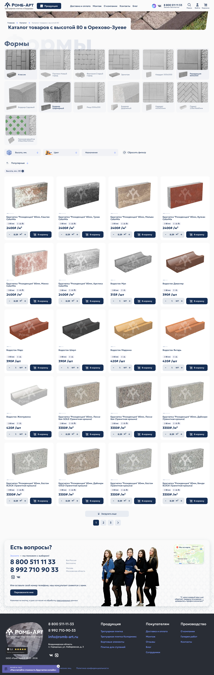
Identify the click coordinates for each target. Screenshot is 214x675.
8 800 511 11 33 (33, 562)
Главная (11, 23)
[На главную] (19, 6)
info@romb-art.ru (63, 637)
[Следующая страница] (118, 523)
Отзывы (150, 641)
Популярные (18, 163)
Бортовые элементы (112, 641)
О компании (188, 631)
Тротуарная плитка (112, 631)
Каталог (23, 23)
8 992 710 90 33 (34, 570)
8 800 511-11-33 (61, 624)
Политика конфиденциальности (92, 668)
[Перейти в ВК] (159, 6)
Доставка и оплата (157, 631)
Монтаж (150, 636)
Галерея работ (189, 636)
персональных (63, 600)
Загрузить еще (108, 513)
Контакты (186, 641)
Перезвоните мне (23, 592)
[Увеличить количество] (25, 234)
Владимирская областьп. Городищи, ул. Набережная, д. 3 (66, 645)
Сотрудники (153, 652)
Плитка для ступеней (113, 647)
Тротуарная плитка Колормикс (119, 636)
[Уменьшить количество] (9, 234)
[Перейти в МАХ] (154, 6)
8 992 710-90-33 (62, 630)
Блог (148, 647)
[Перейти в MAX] (13, 577)
